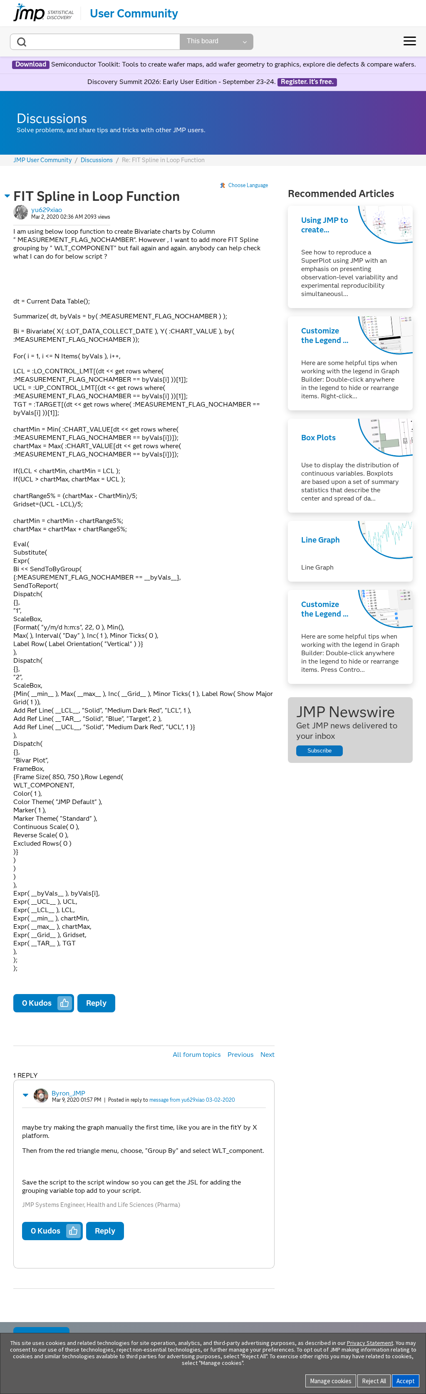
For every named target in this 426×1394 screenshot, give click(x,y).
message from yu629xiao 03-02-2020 (192, 1100)
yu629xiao (46, 210)
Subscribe (319, 751)
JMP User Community (42, 160)
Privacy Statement (370, 1343)
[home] (43, 13)
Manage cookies (331, 1381)
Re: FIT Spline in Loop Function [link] (163, 160)
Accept (405, 1381)
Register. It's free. (307, 82)
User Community (134, 13)
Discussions (97, 160)
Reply (96, 1003)
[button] (7, 196)
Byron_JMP (68, 1093)
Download (30, 64)
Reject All (374, 1381)
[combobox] (95, 42)
